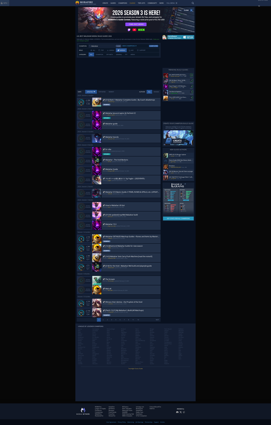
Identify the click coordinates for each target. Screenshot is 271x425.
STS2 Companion (141, 416)
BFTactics (125, 407)
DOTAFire (112, 408)
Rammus (138, 357)
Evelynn (94, 344)
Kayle (108, 359)
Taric (165, 334)
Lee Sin (123, 335)
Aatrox (80, 329)
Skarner (152, 354)
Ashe (79, 345)
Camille (80, 363)
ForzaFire (111, 414)
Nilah (137, 337)
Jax (108, 340)
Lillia (122, 339)
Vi (164, 359)
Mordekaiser (125, 360)
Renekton (138, 363)
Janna (108, 337)
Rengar (152, 329)
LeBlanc (123, 334)
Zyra (180, 359)
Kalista (109, 350)
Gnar (93, 357)
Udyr (165, 347)
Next (157, 320)
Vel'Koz (166, 355)
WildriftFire (98, 414)
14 (138, 320)
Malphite (123, 349)
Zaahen (181, 347)
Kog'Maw (124, 332)
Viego (166, 360)
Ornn (137, 345)
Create (105, 3)
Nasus (137, 331)
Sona (151, 357)
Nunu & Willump (140, 340)
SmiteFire (112, 407)
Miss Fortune (125, 359)
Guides (113, 3)
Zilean (180, 355)
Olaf (137, 342)
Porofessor (98, 410)
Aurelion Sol (81, 347)
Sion (151, 350)
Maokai (123, 352)
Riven (151, 331)
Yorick (180, 342)
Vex (165, 357)
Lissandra (124, 340)
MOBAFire (98, 407)
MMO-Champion (127, 416)
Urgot (166, 349)
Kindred (123, 329)
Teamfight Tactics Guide (135, 368)
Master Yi (124, 354)
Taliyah (166, 331)
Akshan (80, 334)
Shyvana (152, 347)
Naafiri (123, 363)
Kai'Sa (108, 349)
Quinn (137, 354)
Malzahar (124, 350)
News (161, 3)
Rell (137, 360)
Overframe (139, 414)
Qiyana (138, 352)
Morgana (124, 362)
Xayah (180, 334)
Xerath (181, 335)
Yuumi (180, 345)
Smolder (152, 355)
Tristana (166, 339)
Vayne (166, 352)
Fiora (93, 349)
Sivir (151, 352)
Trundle (166, 340)
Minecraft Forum (127, 410)
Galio (93, 352)
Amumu (80, 339)
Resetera (111, 410)
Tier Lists (141, 3)
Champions (122, 3)
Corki (93, 332)
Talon (166, 332)
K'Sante (109, 347)
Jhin (108, 344)
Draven (94, 339)
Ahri (79, 331)
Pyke (137, 350)
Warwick (181, 331)
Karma (109, 352)
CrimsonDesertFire (155, 407)
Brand (80, 357)
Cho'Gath (95, 331)
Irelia (108, 334)
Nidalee (138, 335)
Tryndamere (168, 342)
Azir (79, 350)
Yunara (181, 344)
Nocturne (138, 339)
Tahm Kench (168, 329)
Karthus (109, 354)
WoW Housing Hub (128, 414)
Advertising (130, 422)
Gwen (94, 362)
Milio (122, 357)
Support (156, 422)
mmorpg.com (140, 407)
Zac (180, 349)
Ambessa (81, 337)
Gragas (94, 359)
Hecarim (94, 363)
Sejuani (152, 337)
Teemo (166, 335)
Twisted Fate (168, 344)
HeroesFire (112, 416)
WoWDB (124, 412)
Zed (180, 350)
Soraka (152, 359)
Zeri (180, 352)
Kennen (109, 362)
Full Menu (171, 3)
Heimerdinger (111, 329)
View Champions (129, 45)
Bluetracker (139, 408)
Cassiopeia (95, 329)
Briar (79, 360)
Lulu (122, 345)
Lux (122, 347)
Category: (82, 54)
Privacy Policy (122, 422)
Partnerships (148, 422)
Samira (152, 335)
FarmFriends (112, 412)
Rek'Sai (138, 359)
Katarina (109, 357)
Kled (122, 331)
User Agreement (111, 422)
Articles (162, 422)
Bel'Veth (80, 354)
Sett (151, 342)
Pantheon (138, 347)
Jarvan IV (109, 339)
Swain (151, 360)
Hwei (108, 331)
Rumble (152, 332)
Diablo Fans (139, 412)
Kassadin (109, 355)
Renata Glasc (139, 362)
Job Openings (139, 422)
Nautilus (138, 332)
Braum (80, 359)
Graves (94, 360)
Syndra (152, 363)
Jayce (108, 342)
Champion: (83, 46)
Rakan (137, 355)
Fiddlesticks (95, 347)
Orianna (138, 344)
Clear (118, 46)
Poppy (137, 349)
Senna (152, 339)
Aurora (80, 349)
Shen (151, 345)
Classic (132, 3)
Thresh (166, 337)
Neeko (137, 334)
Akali (79, 332)
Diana (94, 335)
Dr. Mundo (95, 337)
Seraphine (153, 340)
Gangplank (95, 354)
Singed (152, 349)
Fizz (93, 350)
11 (133, 320)
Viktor (166, 362)
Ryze (151, 334)
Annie (79, 342)
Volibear (181, 329)
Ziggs (180, 354)
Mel (122, 355)
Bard (79, 352)
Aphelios (80, 344)
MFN (5, 3)
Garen (94, 355)
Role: (81, 50)
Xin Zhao (181, 337)
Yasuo (180, 339)
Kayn (108, 360)
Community (152, 3)
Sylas (151, 362)
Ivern (108, 335)
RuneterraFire (99, 416)
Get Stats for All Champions (178, 218)
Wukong (181, 332)
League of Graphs (100, 408)
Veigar (166, 354)
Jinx (108, 345)
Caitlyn (80, 362)
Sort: (80, 92)
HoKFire (152, 408)
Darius (94, 334)
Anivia (80, 340)
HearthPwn (139, 410)
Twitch (166, 345)
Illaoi (108, 332)
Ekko (93, 340)
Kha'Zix (109, 363)
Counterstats (99, 412)
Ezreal (94, 345)
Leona (123, 337)
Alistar (80, 335)
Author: (142, 92)
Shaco (151, 344)
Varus (166, 350)
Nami (137, 329)
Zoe (180, 357)
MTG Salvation (126, 408)
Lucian (123, 344)
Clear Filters (154, 46)
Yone (180, 340)
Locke (122, 342)
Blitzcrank (81, 355)
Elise (93, 342)
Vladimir (166, 363)
